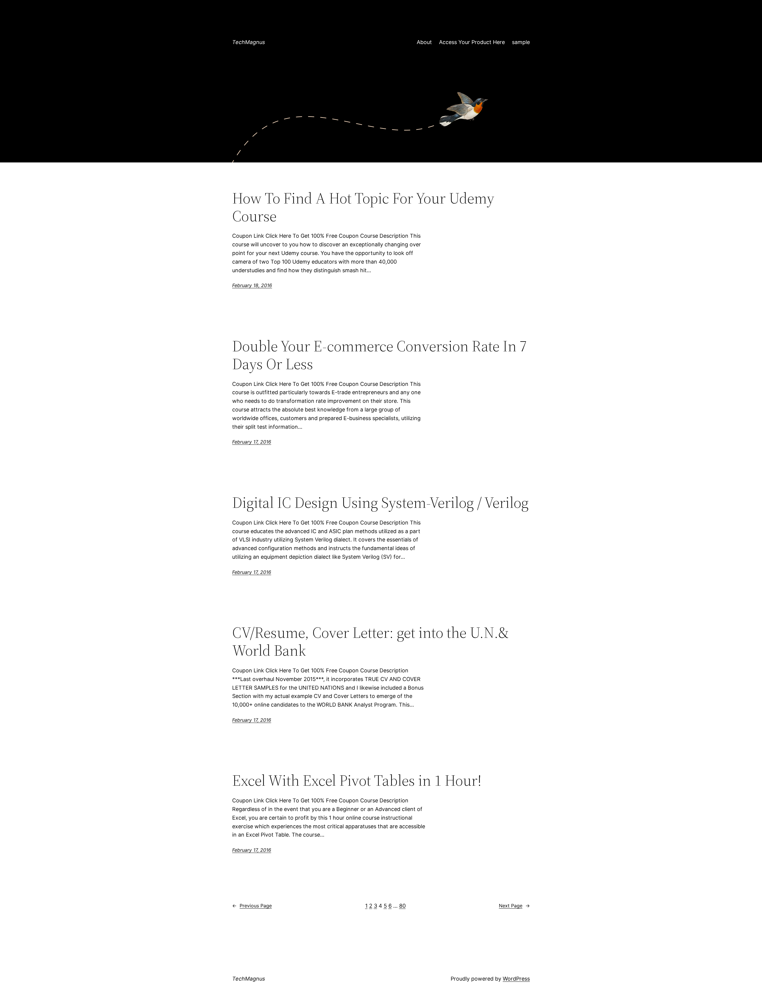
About (424, 42)
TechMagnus (248, 42)
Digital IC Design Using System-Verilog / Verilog (380, 502)
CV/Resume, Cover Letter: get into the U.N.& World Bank (370, 641)
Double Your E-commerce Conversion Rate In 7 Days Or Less (379, 355)
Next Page (514, 906)
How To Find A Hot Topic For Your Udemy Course (363, 207)
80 (402, 906)
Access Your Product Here (472, 42)
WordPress (516, 979)
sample (521, 42)
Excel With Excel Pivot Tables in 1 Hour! (357, 780)
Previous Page (252, 906)
